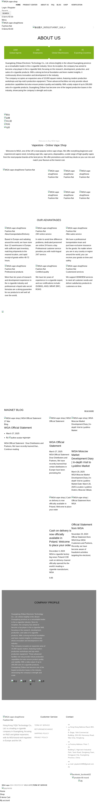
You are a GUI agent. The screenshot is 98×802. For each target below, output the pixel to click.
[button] (4, 27)
